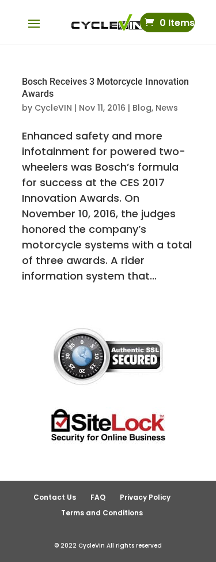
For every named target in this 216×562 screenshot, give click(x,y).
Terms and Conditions (102, 513)
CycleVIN (53, 108)
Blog (141, 108)
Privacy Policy (145, 497)
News (167, 108)
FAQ (97, 497)
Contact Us (54, 497)
